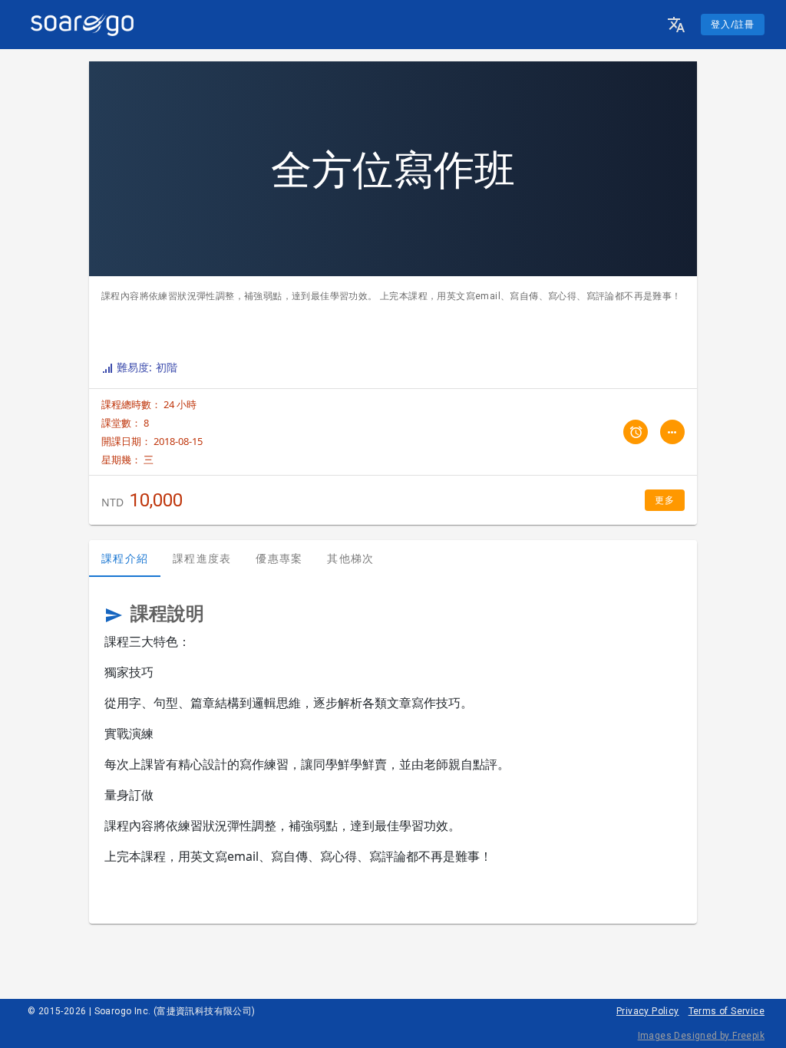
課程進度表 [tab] (202, 558)
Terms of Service (727, 1011)
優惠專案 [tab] (279, 558)
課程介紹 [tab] (124, 558)
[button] (676, 24)
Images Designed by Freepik (701, 1035)
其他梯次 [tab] (350, 558)
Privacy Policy (647, 1011)
